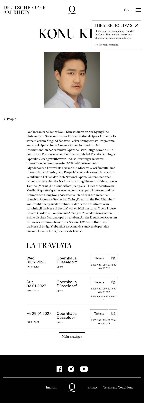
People (11, 119)
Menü (138, 10)
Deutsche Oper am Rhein (24, 10)
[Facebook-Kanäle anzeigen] (59, 369)
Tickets (99, 258)
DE (126, 10)
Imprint (51, 387)
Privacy (92, 387)
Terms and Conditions (118, 387)
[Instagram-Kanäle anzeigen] (71, 369)
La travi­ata (49, 245)
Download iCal (113, 258)
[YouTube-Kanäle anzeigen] (84, 369)
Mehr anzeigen (72, 337)
